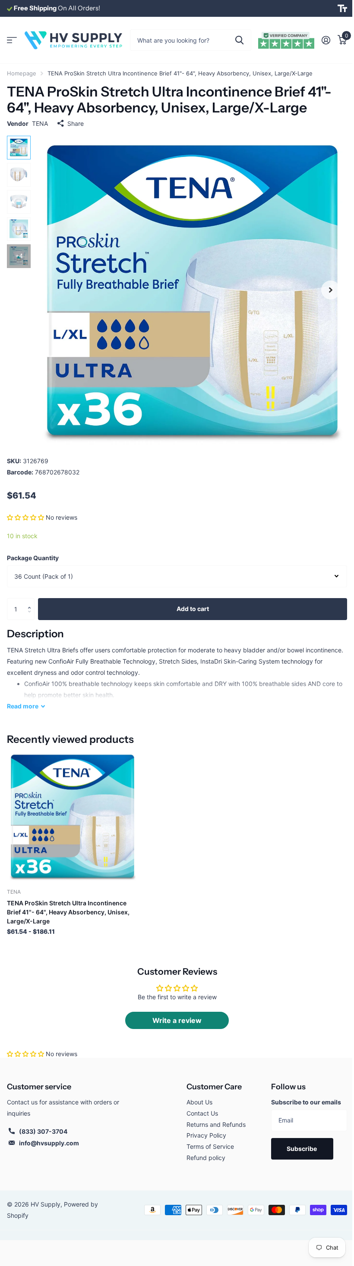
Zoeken (239, 40)
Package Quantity (33, 557)
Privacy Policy (206, 1135)
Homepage (21, 73)
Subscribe (302, 1148)
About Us (199, 1102)
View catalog (12, 40)
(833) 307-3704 (43, 1131)
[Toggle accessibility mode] (342, 8)
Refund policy (205, 1157)
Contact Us (202, 1113)
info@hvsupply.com (49, 1143)
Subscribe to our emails (306, 1102)
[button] (25, 517)
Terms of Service (210, 1146)
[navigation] (19, 147)
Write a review (177, 1020)
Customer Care (214, 1086)
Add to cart (193, 608)
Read (22, 706)
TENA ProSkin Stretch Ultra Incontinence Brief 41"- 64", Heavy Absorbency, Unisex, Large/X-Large (68, 912)
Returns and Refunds (216, 1124)
